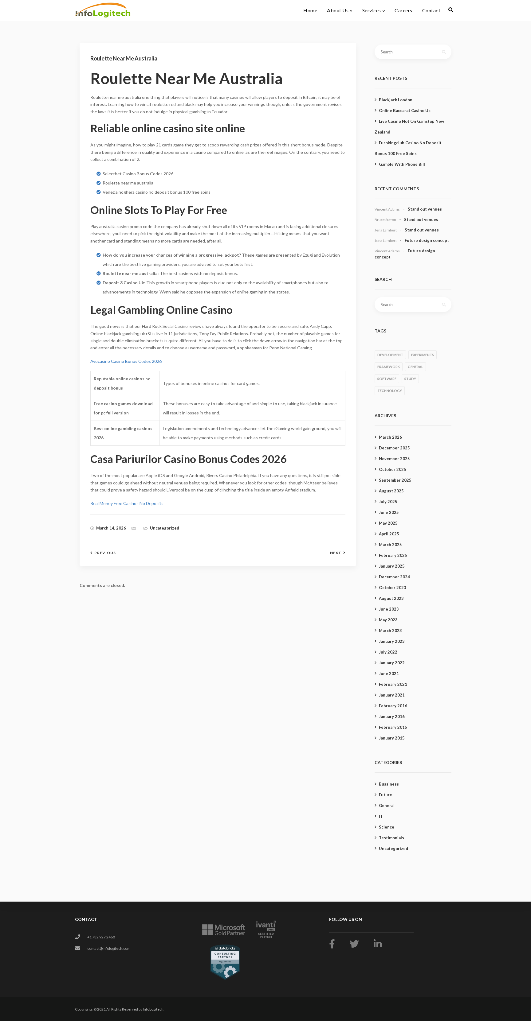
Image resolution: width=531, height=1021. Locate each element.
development (390, 355)
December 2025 (394, 447)
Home (310, 10)
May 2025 (388, 523)
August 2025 (391, 490)
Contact (431, 10)
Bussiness (389, 784)
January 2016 (392, 716)
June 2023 (389, 609)
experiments (422, 355)
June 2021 (389, 673)
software (386, 379)
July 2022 (388, 652)
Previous (105, 553)
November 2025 (394, 458)
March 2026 (390, 437)
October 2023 (392, 587)
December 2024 (394, 576)
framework (388, 367)
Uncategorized (393, 848)
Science (386, 827)
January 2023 (392, 641)
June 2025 (389, 512)
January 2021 (392, 695)
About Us (337, 10)
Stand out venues (425, 209)
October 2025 (392, 469)
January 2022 (392, 662)
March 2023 (390, 630)
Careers (403, 10)
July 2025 (388, 501)
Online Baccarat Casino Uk (405, 110)
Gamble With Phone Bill (402, 164)
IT (381, 816)
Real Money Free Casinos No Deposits (126, 503)
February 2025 (393, 555)
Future (385, 794)
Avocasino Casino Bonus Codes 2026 (126, 361)
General (387, 805)
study (410, 379)
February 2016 (393, 705)
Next (335, 553)
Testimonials (391, 837)
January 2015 (392, 738)
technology (389, 391)
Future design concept (427, 240)
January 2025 (392, 566)
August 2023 (391, 598)
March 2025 (390, 544)
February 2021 (393, 684)
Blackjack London (395, 99)
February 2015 (393, 727)
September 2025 (395, 480)
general (415, 367)
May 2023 (388, 619)
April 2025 (389, 533)
